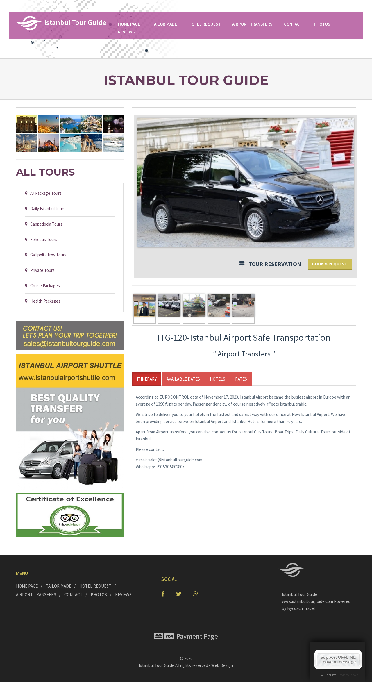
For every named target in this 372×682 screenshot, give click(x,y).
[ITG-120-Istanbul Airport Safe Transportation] (245, 182)
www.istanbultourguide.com (308, 601)
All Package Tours (45, 193)
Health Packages (44, 301)
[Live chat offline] (338, 659)
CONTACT (293, 24)
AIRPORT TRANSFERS (252, 24)
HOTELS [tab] (217, 379)
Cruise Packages (44, 285)
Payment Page (196, 636)
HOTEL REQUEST (205, 24)
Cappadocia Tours (45, 224)
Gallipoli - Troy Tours (47, 255)
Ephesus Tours (42, 239)
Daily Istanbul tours (46, 208)
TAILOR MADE (164, 24)
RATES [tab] (241, 379)
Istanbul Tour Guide (156, 665)
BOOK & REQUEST (329, 264)
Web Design (222, 665)
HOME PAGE (129, 24)
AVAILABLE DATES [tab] (183, 379)
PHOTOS (322, 24)
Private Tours (41, 270)
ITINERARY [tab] (147, 379)
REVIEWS (126, 32)
